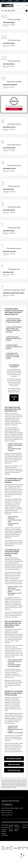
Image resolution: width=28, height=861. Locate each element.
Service (11, 822)
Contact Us (14, 398)
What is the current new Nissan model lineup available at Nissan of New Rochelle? (13, 320)
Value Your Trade (14, 764)
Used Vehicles (5, 827)
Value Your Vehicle (14, 109)
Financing (18, 822)
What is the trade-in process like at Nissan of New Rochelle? (13, 346)
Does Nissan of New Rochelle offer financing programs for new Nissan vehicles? (12, 355)
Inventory (5, 822)
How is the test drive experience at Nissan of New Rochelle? (13, 338)
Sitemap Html (20, 848)
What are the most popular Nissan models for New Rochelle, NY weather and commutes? (14, 329)
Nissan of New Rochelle (3, 848)
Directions (24, 827)
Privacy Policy (7, 848)
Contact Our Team (14, 770)
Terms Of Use (11, 848)
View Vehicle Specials (13, 758)
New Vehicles (4, 825)
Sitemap (15, 848)
